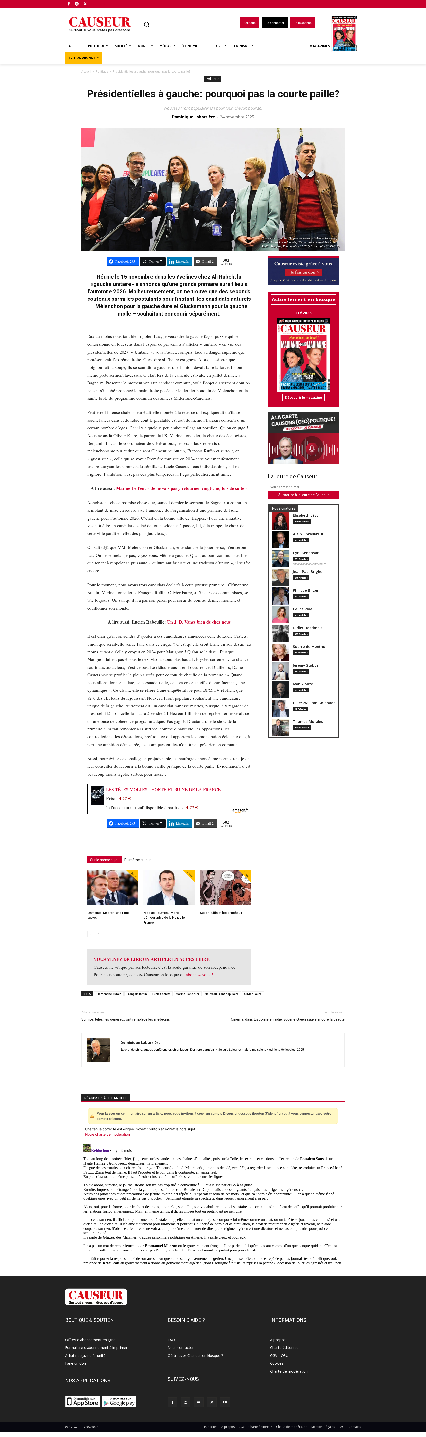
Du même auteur (137, 860)
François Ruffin (137, 994)
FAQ (171, 1339)
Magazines (319, 46)
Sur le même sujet (104, 860)
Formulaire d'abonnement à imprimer (96, 1347)
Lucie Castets (161, 994)
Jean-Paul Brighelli (309, 571)
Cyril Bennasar (306, 552)
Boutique (98, 3)
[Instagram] (185, 1402)
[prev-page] (90, 934)
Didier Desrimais (307, 627)
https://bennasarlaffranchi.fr (309, 563)
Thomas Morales (308, 721)
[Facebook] (68, 4)
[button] (146, 24)
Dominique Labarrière (193, 117)
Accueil (86, 71)
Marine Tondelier (187, 994)
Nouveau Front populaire (222, 994)
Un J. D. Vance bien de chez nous (199, 622)
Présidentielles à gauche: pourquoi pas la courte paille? (213, 94)
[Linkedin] (198, 1402)
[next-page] (98, 934)
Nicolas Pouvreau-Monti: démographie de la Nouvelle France (164, 917)
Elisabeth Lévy (306, 515)
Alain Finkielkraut (308, 534)
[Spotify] (77, 4)
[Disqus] (213, 1203)
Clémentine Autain (108, 994)
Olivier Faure (253, 994)
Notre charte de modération (107, 1134)
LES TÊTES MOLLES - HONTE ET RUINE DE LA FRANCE (163, 789)
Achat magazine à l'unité (85, 1355)
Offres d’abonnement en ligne (90, 1339)
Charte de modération (289, 1371)
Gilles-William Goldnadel (315, 702)
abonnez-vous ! (199, 974)
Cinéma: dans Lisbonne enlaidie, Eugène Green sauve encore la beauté (288, 1019)
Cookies (277, 1363)
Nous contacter (181, 1347)
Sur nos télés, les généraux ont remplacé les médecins (125, 1019)
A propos (278, 1339)
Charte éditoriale (284, 1347)
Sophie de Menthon (310, 646)
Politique (102, 71)
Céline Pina (302, 609)
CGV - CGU (279, 1355)
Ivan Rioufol (303, 684)
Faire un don (75, 1363)
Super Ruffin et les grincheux (221, 912)
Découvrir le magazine (303, 397)
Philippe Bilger (306, 590)
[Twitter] (85, 4)
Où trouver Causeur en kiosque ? (195, 1355)
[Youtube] (225, 1402)
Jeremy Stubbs (306, 665)
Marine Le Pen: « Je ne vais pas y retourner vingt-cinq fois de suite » (182, 488)
